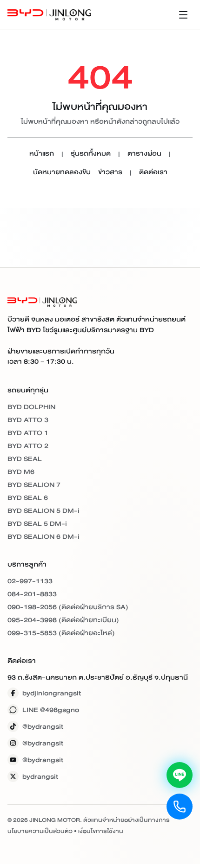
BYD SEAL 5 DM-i (37, 523)
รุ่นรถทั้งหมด (91, 154)
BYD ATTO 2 (27, 446)
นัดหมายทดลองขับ (62, 172)
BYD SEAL (24, 459)
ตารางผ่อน (144, 154)
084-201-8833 (32, 594)
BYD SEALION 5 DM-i (43, 511)
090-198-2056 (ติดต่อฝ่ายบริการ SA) (67, 607)
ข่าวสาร (110, 172)
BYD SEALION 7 (33, 485)
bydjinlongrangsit (51, 693)
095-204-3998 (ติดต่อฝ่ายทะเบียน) (63, 620)
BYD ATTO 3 (27, 420)
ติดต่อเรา (153, 172)
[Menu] (183, 15)
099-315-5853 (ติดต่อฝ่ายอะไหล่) (61, 633)
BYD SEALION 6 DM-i (43, 536)
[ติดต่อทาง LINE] (180, 775)
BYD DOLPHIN (31, 407)
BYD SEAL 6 (27, 498)
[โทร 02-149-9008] (180, 807)
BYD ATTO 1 (27, 433)
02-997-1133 (30, 581)
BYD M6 (20, 472)
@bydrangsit (42, 726)
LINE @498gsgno (50, 709)
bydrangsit (40, 776)
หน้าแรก (41, 154)
